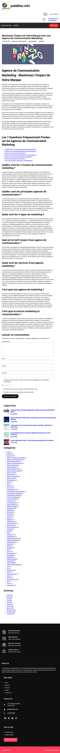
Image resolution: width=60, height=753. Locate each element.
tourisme (9, 578)
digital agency (11, 508)
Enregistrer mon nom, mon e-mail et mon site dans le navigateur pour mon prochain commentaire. (26, 381)
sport (8, 572)
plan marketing (11, 553)
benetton (9, 486)
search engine (10, 563)
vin (7, 581)
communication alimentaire (14, 493)
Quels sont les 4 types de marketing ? (15, 153)
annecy (9, 482)
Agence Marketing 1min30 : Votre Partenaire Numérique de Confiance (32, 440)
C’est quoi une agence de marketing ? (15, 158)
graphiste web (11, 521)
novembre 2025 (11, 612)
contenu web (10, 501)
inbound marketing (12, 527)
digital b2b (10, 510)
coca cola (9, 487)
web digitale (10, 585)
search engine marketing (13, 564)
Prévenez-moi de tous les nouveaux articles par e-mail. (19, 392)
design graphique (11, 504)
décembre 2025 (11, 610)
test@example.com (12, 709)
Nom (3, 358)
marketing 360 (11, 536)
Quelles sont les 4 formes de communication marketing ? (20, 149)
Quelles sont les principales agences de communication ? (20, 151)
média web (10, 544)
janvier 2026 (10, 608)
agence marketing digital (13, 471)
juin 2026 (9, 598)
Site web (4, 373)
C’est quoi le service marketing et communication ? (19, 160)
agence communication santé (15, 459)
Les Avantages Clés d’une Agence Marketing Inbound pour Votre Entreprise (31, 433)
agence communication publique (16, 457)
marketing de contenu (13, 538)
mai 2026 (9, 600)
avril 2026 (9, 602)
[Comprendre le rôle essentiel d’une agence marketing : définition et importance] (6, 427)
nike (8, 549)
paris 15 (9, 551)
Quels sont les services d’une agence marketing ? (18, 157)
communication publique (13, 495)
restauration (10, 561)
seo (8, 566)
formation (9, 516)
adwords (9, 454)
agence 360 (10, 456)
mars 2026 (10, 604)
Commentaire (6, 341)
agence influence (11, 467)
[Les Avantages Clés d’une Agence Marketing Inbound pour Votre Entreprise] (6, 435)
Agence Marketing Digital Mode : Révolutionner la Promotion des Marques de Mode (33, 418)
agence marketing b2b (13, 469)
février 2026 (10, 606)
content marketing (12, 499)
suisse (8, 576)
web (8, 583)
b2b (8, 484)
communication (32, 41)
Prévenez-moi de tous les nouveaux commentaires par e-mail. (21, 389)
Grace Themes (54, 750)
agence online (10, 472)
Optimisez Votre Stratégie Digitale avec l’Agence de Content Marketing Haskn (33, 410)
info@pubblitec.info (53, 18)
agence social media (12, 476)
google (9, 517)
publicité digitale (11, 559)
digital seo (10, 512)
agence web (10, 478)
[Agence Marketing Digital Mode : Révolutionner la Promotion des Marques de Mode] (6, 420)
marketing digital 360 (12, 540)
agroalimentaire (11, 480)
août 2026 (9, 595)
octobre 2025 (10, 613)
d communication (11, 502)
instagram (9, 529)
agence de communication (19, 41)
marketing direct (11, 542)
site (8, 568)
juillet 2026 (10, 597)
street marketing (11, 574)
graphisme (9, 519)
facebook (9, 514)
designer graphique (12, 506)
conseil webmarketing (13, 497)
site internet (10, 570)
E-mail (4, 366)
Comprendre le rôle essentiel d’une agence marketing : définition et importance (31, 426)
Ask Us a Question (10, 740)
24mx (8, 452)
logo (8, 532)
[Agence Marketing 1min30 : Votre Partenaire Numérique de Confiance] (6, 442)
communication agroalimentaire (15, 491)
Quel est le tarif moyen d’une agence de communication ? (21, 155)
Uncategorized (11, 579)
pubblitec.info (20, 6)
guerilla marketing (12, 523)
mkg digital (10, 548)
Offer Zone (54, 25)
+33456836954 (52, 20)
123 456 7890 (11, 713)
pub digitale (10, 555)
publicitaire (10, 557)
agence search (11, 474)
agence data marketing (13, 461)
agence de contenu (12, 465)
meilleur (9, 546)
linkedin (9, 531)
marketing (41, 41)
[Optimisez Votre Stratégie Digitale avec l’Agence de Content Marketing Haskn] (6, 411)
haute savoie (10, 525)
